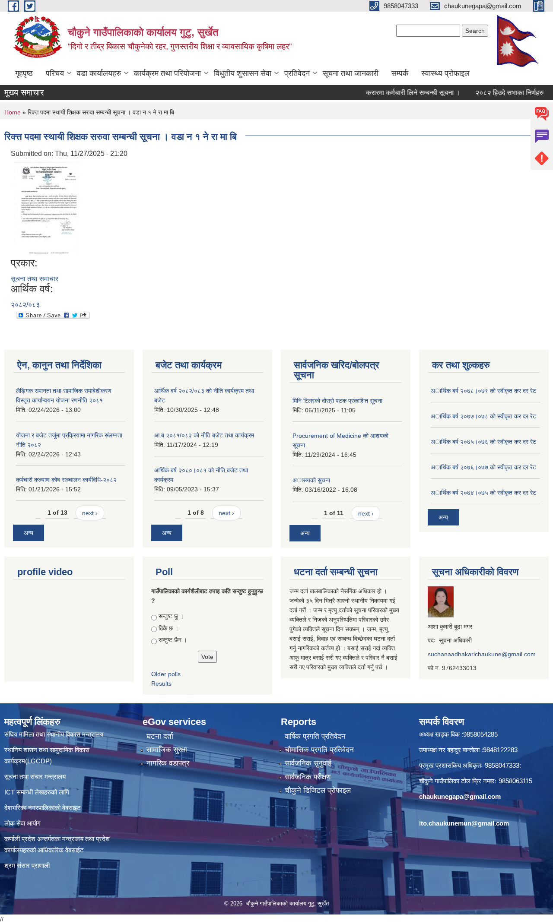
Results (161, 683)
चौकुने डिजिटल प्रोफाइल (318, 790)
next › (90, 512)
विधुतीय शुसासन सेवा (242, 73)
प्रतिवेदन (297, 73)
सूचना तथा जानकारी (350, 73)
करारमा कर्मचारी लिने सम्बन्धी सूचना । (400, 92)
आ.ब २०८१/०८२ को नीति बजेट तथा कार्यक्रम (204, 435)
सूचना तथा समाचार (34, 278)
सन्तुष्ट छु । (171, 616)
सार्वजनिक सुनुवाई (308, 763)
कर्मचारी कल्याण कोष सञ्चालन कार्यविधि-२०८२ (66, 479)
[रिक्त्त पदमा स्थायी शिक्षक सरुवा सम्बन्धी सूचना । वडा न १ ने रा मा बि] (47, 207)
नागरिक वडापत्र (167, 763)
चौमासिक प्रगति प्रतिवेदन (319, 750)
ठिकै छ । (168, 628)
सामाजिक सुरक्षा (166, 750)
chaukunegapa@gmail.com (460, 796)
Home (12, 112)
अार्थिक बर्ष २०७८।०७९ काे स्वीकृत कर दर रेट (483, 390)
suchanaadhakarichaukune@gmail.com (482, 654)
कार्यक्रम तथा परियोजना (167, 73)
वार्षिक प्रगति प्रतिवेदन (315, 736)
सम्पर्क (399, 73)
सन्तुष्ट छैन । (173, 639)
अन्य (28, 532)
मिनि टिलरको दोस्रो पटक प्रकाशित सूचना (337, 400)
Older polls (166, 674)
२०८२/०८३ (25, 304)
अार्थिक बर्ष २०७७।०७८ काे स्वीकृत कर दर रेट (483, 416)
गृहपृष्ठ (24, 73)
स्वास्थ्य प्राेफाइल (445, 73)
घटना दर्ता (159, 736)
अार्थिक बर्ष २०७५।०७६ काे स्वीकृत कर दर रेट (483, 441)
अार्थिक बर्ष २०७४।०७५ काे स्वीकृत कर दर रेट (483, 492)
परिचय (55, 73)
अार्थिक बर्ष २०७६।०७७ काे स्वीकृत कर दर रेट (483, 467)
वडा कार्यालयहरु (99, 73)
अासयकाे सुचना (311, 480)
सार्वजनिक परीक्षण (308, 777)
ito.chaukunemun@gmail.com (464, 823)
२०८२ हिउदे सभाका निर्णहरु (496, 92)
